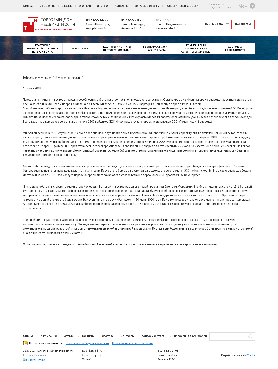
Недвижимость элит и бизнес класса (156, 48)
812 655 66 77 (97, 20)
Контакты (121, 5)
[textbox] (232, 336)
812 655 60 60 (167, 20)
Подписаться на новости (45, 343)
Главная (28, 5)
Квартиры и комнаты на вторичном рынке (117, 48)
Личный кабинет (217, 24)
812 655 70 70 (132, 20)
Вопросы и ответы (147, 5)
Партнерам (243, 24)
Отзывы (67, 5)
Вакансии (85, 5)
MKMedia (249, 355)
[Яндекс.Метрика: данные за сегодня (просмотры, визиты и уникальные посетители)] (34, 360)
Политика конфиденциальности (87, 343)
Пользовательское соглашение (132, 343)
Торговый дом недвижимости (57, 22)
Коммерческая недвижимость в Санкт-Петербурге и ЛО (196, 48)
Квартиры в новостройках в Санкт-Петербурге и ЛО (42, 48)
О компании (47, 5)
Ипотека (102, 5)
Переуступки (79, 48)
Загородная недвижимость (235, 48)
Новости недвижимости (182, 5)
